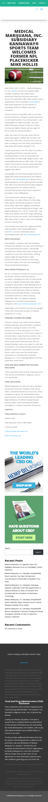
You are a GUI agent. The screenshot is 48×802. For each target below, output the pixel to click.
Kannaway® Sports (23, 179)
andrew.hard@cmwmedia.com (16, 431)
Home (10, 654)
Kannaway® (33, 102)
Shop (39, 654)
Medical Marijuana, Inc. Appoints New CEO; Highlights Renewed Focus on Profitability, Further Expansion (23, 567)
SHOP (34, 3)
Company (17, 654)
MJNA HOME (11, 3)
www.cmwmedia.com (13, 436)
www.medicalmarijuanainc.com (29, 304)
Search (7, 548)
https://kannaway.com (32, 234)
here (11, 232)
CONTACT (42, 3)
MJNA (14, 91)
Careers (33, 654)
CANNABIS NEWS (24, 3)
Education (25, 654)
